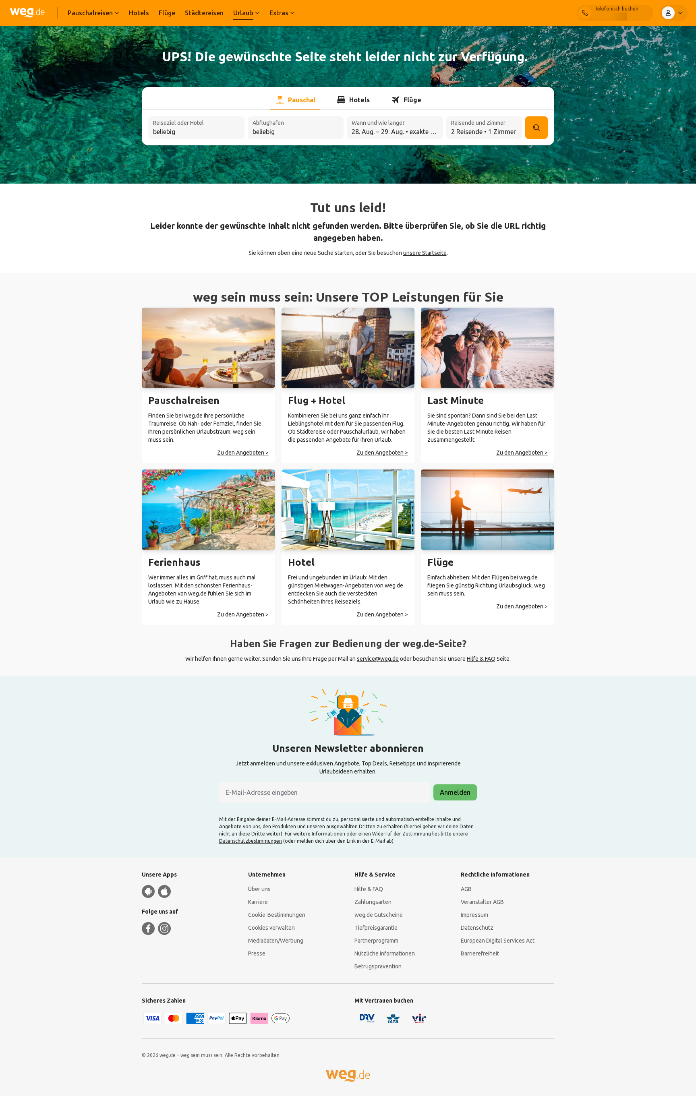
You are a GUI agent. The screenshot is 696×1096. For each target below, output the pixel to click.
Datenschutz (477, 927)
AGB (466, 889)
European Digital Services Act (497, 940)
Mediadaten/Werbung (275, 940)
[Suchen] (536, 127)
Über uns (259, 889)
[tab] (295, 100)
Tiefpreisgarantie (376, 927)
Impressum (474, 915)
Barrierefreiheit (480, 953)
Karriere (258, 902)
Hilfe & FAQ (481, 659)
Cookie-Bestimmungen (276, 915)
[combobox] (196, 128)
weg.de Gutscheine (378, 915)
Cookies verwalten (271, 927)
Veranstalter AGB (482, 902)
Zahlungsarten (373, 902)
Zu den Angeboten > (243, 452)
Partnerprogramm (376, 940)
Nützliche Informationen (384, 953)
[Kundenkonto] (674, 13)
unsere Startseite (425, 253)
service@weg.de (378, 659)
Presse (256, 953)
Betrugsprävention (378, 966)
